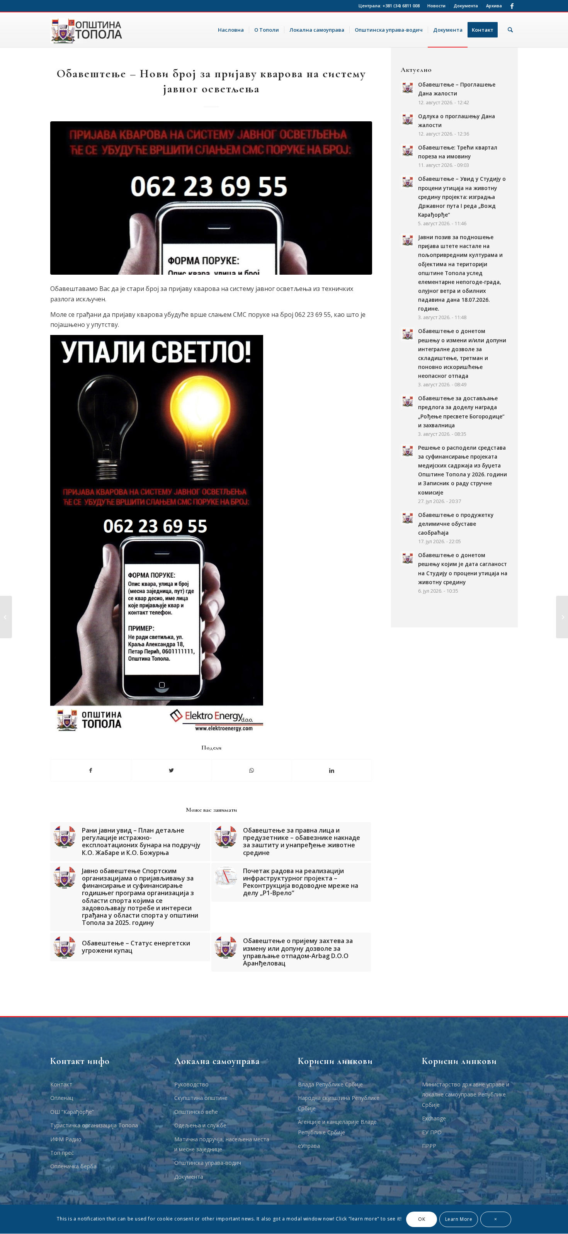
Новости (436, 5)
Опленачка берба (73, 1166)
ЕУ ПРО (432, 1132)
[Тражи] (510, 29)
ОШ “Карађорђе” (72, 1111)
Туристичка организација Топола (94, 1125)
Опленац (61, 1097)
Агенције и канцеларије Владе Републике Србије (337, 1126)
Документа (466, 5)
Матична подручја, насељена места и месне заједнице (221, 1144)
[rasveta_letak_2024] (211, 198)
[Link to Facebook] (512, 6)
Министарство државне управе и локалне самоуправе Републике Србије (465, 1094)
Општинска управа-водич (207, 1162)
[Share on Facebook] (91, 770)
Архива (494, 5)
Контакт (61, 1084)
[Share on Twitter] (171, 770)
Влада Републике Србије (330, 1084)
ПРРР (429, 1145)
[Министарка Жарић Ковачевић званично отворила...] (6, 617)
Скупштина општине (201, 1097)
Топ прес (62, 1152)
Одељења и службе (200, 1125)
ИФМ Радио (66, 1139)
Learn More (459, 1219)
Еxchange (434, 1118)
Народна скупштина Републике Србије (338, 1103)
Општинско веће (196, 1111)
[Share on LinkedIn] (332, 770)
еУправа (309, 1145)
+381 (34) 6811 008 (401, 5)
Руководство (191, 1084)
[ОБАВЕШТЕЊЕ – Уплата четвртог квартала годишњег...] (562, 617)
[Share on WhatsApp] (252, 770)
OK (421, 1219)
